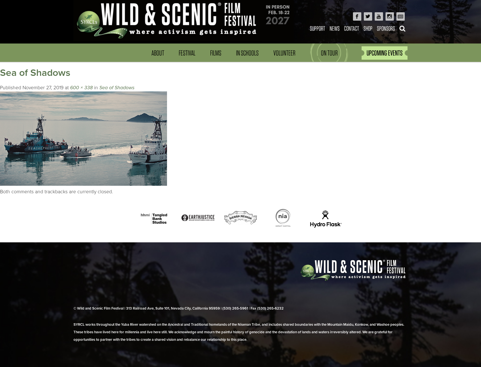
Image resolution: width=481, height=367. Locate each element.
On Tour (329, 53)
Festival (187, 53)
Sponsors (386, 28)
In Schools (247, 53)
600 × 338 (81, 88)
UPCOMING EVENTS (385, 53)
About (157, 53)
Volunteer (284, 53)
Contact (351, 28)
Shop (368, 28)
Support (317, 28)
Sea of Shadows (116, 88)
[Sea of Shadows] (83, 184)
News (335, 28)
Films (215, 53)
